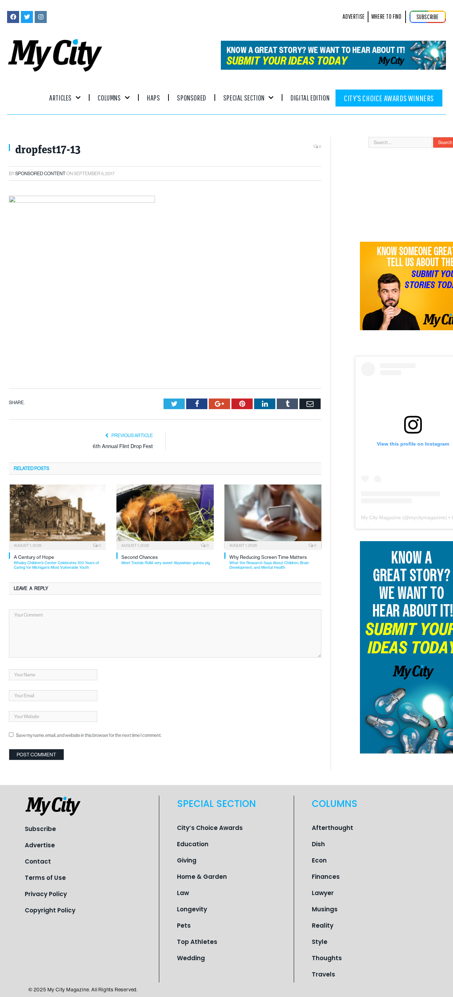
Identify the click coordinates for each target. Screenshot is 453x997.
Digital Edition (310, 97)
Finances (326, 876)
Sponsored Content (40, 173)
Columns (109, 97)
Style (319, 942)
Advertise (40, 845)
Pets (184, 925)
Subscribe (40, 829)
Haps (153, 97)
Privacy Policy (46, 894)
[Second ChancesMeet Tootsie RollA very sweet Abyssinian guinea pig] (164, 516)
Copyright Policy (50, 910)
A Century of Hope (56, 562)
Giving (186, 860)
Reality (322, 925)
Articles (60, 97)
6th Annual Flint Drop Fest (123, 446)
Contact (38, 861)
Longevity (192, 909)
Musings (325, 909)
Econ (319, 860)
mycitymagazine (427, 517)
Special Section (244, 97)
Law (183, 893)
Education (192, 844)
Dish (318, 844)
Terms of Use (45, 877)
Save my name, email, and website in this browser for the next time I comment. (88, 735)
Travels (323, 974)
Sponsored (191, 97)
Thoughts (327, 958)
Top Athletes (197, 942)
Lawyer (323, 893)
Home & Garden (202, 876)
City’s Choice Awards (210, 828)
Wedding (191, 958)
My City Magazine (381, 517)
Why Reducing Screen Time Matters (269, 562)
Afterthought (332, 828)
